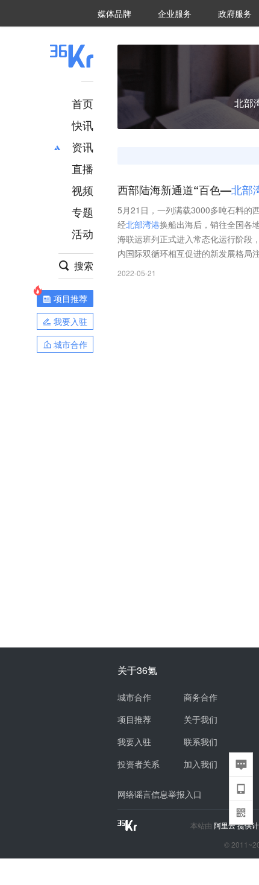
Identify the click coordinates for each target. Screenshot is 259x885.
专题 (82, 211)
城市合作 (134, 697)
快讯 (82, 125)
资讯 (82, 146)
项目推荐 (134, 719)
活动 (82, 233)
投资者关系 (138, 764)
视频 (82, 190)
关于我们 (200, 719)
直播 (82, 168)
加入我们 (200, 764)
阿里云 (225, 825)
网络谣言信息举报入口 (159, 794)
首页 (82, 103)
